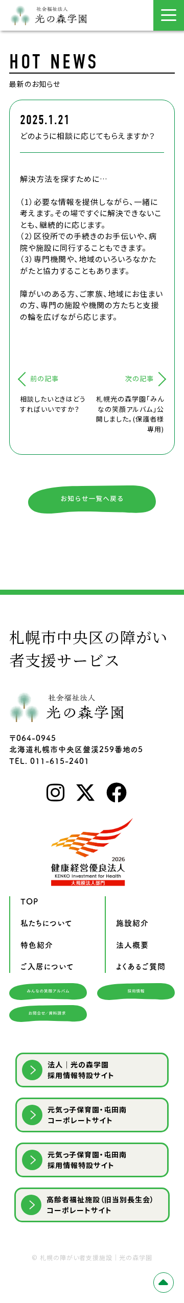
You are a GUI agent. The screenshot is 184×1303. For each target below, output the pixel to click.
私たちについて (46, 923)
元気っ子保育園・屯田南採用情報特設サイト (87, 1159)
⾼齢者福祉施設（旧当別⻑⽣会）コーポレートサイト (100, 1204)
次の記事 (139, 378)
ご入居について (47, 966)
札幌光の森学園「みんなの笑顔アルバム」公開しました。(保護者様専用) (130, 414)
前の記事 (44, 378)
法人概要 (132, 945)
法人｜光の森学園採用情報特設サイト (81, 1069)
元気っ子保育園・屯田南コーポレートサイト (87, 1114)
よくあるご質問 (141, 966)
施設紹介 (132, 923)
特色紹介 (36, 945)
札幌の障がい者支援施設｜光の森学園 (96, 1257)
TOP (29, 901)
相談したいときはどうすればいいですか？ (53, 404)
